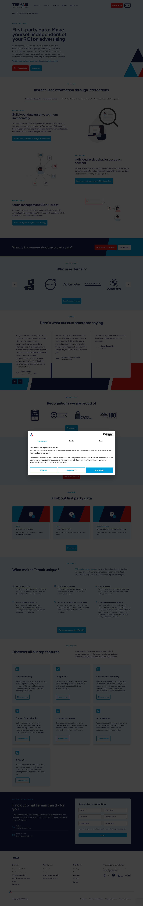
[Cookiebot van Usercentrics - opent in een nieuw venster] (104, 434)
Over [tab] (100, 441)
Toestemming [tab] (42, 441)
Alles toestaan (99, 470)
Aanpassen (70, 470)
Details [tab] (71, 441)
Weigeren (43, 470)
